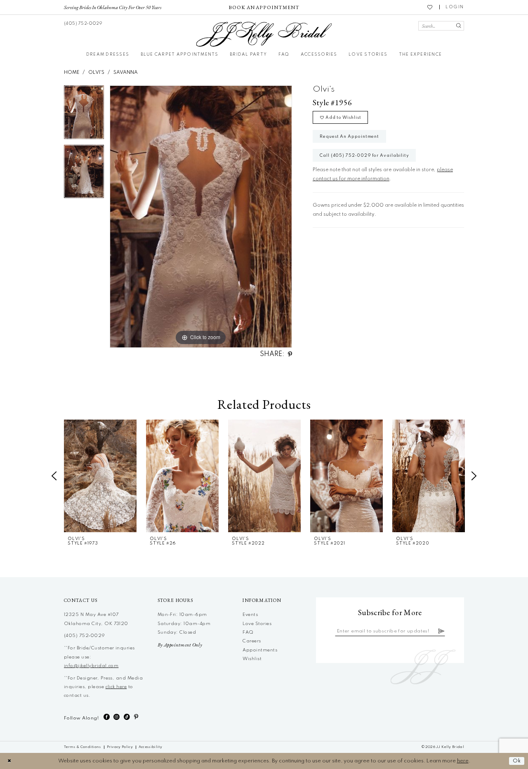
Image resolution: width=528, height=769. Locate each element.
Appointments (260, 650)
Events (250, 614)
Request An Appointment (349, 136)
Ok (517, 761)
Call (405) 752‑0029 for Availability (364, 155)
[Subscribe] (441, 631)
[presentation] (100, 476)
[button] (454, 7)
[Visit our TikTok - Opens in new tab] (127, 717)
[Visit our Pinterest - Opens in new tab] (136, 717)
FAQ (248, 632)
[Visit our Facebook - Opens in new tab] (107, 717)
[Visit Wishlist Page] (430, 7)
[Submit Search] (458, 26)
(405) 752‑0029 (84, 635)
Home (71, 72)
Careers (252, 641)
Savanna (125, 72)
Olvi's (96, 72)
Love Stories (257, 623)
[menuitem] (113, 7)
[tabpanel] (84, 114)
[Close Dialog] (9, 761)
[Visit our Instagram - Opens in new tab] (116, 717)
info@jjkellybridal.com (91, 665)
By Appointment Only (180, 645)
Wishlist (252, 658)
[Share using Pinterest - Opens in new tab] (290, 354)
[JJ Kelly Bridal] (264, 34)
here (463, 761)
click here (116, 686)
